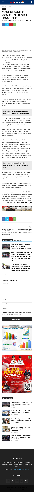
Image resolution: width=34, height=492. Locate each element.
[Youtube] (26, 481)
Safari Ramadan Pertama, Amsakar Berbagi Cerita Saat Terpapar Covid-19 (25, 231)
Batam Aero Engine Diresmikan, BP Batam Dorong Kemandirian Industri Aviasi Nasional (21, 420)
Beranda (4, 6)
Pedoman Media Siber (23, 487)
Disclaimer (13, 487)
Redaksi (8, 487)
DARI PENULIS (17, 240)
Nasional (9, 6)
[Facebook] (3, 24)
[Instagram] (12, 480)
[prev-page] (3, 274)
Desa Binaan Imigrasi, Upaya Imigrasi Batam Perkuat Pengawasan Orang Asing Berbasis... (21, 437)
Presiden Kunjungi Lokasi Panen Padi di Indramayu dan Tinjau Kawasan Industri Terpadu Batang (9, 231)
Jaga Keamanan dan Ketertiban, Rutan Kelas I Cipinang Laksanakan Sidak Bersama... (21, 404)
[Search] (31, 2)
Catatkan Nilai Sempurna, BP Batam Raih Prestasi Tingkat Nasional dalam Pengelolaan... (21, 429)
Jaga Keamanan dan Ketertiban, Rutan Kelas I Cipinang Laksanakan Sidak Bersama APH (21, 246)
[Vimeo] (21, 481)
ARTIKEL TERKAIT (7, 240)
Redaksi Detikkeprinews (10, 20)
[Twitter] (7, 24)
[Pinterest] (11, 24)
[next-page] (5, 274)
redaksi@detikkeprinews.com (21, 469)
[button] (2, 2)
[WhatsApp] (14, 24)
